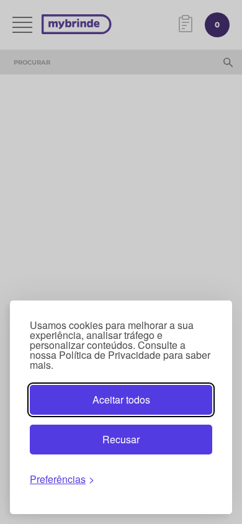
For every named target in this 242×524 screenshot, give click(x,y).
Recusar (121, 439)
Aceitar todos (121, 399)
